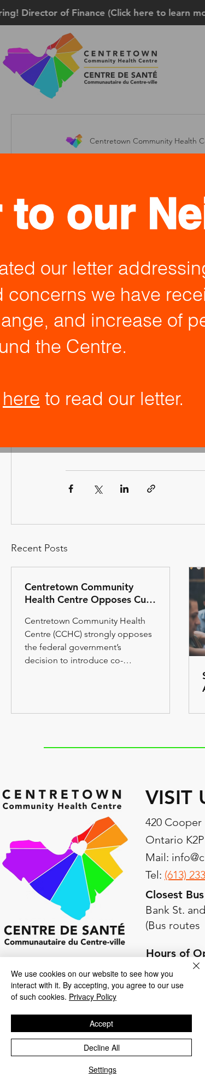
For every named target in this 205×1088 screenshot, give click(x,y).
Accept (101, 1023)
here (21, 398)
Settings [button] (102, 1069)
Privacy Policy (92, 996)
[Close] (190, 972)
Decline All (102, 1047)
